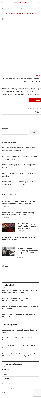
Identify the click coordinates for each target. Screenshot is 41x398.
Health (6, 379)
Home (4, 9)
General (7, 383)
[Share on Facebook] (35, 112)
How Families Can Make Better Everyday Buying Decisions (18, 238)
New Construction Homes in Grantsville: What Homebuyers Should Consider (18, 203)
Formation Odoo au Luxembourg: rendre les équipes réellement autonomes (27, 252)
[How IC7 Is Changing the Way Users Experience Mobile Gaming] (8, 227)
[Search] (39, 2)
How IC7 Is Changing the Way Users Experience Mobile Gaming (27, 226)
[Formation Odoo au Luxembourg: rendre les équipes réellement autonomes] (8, 251)
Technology (8, 388)
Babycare (7, 392)
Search (5, 129)
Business (7, 370)
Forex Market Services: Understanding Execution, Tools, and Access (18, 214)
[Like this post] (32, 112)
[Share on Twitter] (38, 112)
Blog (5, 374)
